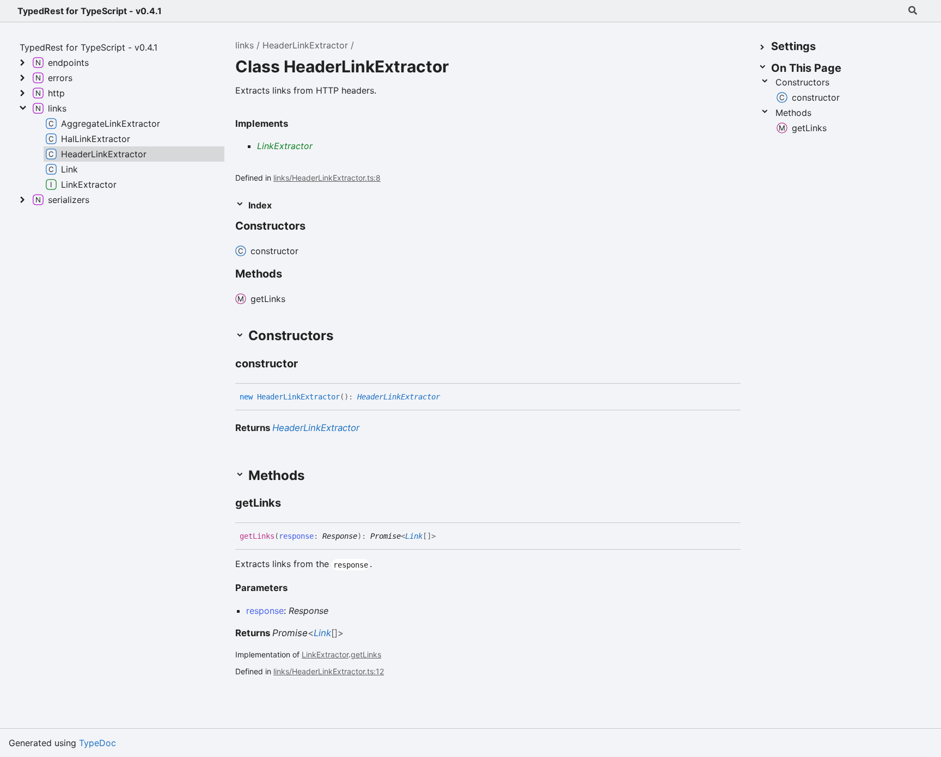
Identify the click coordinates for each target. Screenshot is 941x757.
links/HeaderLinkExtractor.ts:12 (328, 671)
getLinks (366, 654)
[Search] (913, 11)
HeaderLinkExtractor (305, 45)
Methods (793, 112)
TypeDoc (97, 742)
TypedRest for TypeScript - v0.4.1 (89, 10)
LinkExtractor (285, 145)
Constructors (802, 82)
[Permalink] (307, 364)
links (244, 45)
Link (414, 536)
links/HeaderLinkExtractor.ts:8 (327, 177)
